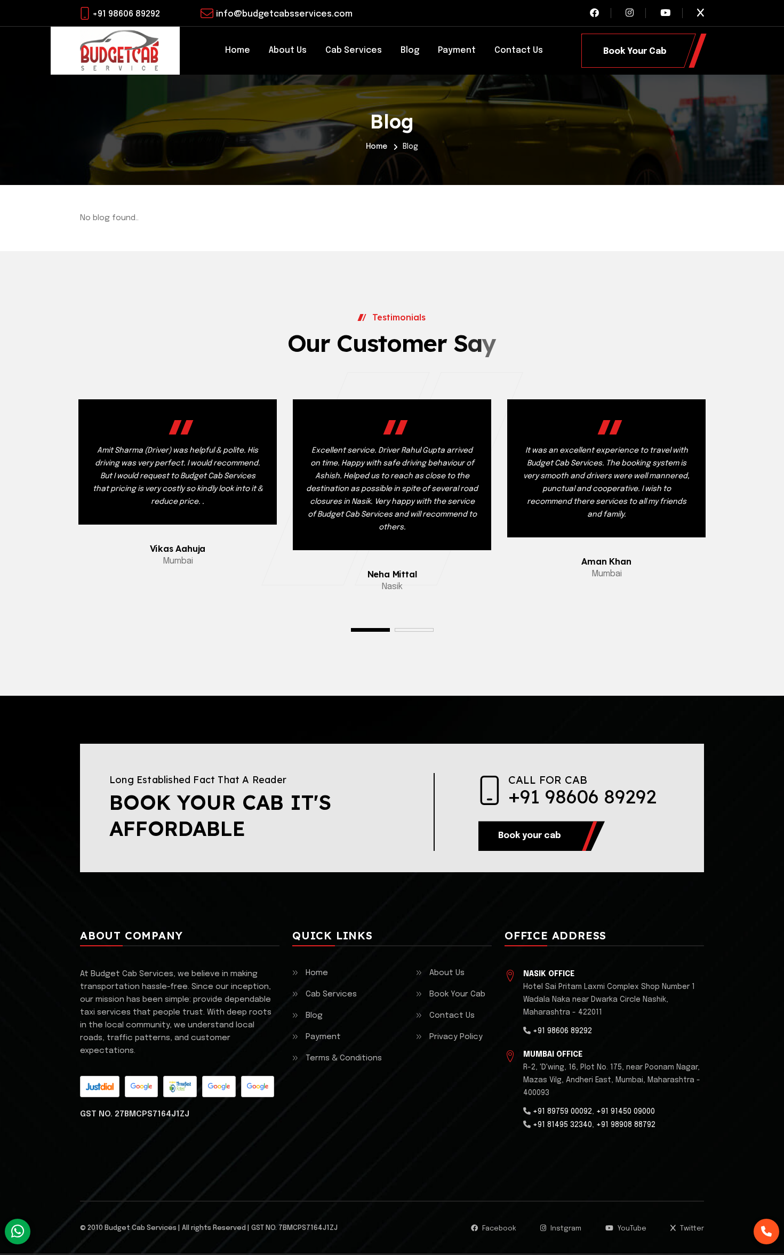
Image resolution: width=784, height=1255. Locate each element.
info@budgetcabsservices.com (284, 14)
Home (237, 50)
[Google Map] (141, 1086)
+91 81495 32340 (562, 1125)
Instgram (565, 1228)
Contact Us (518, 50)
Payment (457, 50)
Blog (410, 50)
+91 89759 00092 (562, 1111)
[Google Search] (218, 1086)
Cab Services (353, 50)
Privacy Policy (456, 1037)
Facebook (498, 1228)
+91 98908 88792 (625, 1125)
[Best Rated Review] (180, 1086)
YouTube (631, 1228)
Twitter (691, 1228)
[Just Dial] (99, 1086)
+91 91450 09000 (625, 1111)
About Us (288, 50)
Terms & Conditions (344, 1058)
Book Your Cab (457, 994)
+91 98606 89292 (126, 14)
